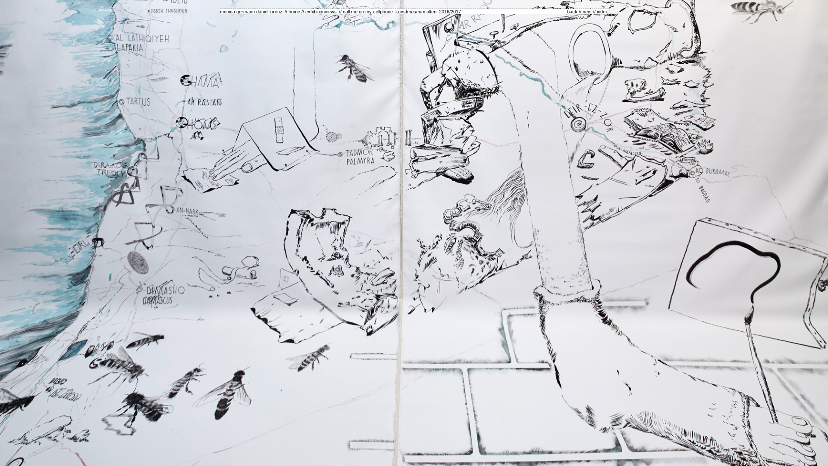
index (602, 11)
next (587, 11)
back (572, 11)
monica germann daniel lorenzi (251, 11)
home (294, 11)
